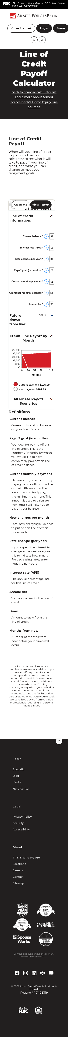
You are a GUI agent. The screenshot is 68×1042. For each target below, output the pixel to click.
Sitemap (18, 883)
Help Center (21, 788)
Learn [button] (17, 759)
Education (19, 769)
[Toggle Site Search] (42, 39)
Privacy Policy (22, 816)
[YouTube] (51, 972)
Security (18, 823)
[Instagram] (25, 972)
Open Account (21, 28)
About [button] (17, 847)
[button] (31, 218)
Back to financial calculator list (34, 92)
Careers (18, 870)
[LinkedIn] (34, 972)
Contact (18, 876)
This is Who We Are (26, 857)
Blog (16, 775)
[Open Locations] (34, 39)
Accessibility (21, 829)
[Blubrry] (42, 972)
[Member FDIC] (23, 1010)
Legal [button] (17, 806)
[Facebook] (17, 972)
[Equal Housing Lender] (38, 1010)
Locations (19, 864)
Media (17, 782)
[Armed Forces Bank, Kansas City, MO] (34, 15)
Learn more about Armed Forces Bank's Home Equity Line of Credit (34, 102)
